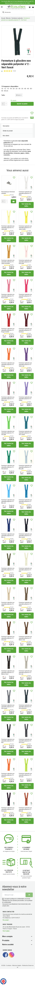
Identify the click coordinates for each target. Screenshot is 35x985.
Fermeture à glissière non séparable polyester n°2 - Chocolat (7, 638)
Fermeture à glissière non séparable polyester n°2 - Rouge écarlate (7, 330)
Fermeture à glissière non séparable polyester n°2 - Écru (25, 569)
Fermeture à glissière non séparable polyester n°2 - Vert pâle (7, 433)
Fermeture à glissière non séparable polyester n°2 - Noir (7, 740)
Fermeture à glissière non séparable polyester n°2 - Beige (25, 604)
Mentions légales (17, 965)
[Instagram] (11, 957)
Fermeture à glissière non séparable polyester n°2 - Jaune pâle (7, 227)
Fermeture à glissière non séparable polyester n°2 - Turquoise (25, 501)
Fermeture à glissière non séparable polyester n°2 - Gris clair (25, 672)
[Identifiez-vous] (30, 7)
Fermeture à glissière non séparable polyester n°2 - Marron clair (25, 638)
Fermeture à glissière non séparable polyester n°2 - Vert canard (25, 433)
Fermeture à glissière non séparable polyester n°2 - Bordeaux (25, 330)
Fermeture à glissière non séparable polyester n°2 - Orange (7, 364)
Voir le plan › (6, 931)
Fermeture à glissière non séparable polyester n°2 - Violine (25, 398)
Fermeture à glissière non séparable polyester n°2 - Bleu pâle (25, 467)
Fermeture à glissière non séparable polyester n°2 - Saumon (7, 775)
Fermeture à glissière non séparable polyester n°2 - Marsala (25, 809)
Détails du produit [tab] (8, 131)
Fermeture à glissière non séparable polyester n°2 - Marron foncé (7, 672)
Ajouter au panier (22, 104)
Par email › (6, 920)
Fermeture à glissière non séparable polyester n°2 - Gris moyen (7, 706)
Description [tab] (6, 126)
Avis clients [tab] (6, 135)
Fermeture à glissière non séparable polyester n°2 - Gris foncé (25, 740)
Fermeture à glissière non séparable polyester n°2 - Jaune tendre (25, 227)
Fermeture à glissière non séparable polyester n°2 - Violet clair (25, 364)
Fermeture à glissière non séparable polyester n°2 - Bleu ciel (7, 501)
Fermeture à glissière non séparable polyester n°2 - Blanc (25, 193)
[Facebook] (5, 957)
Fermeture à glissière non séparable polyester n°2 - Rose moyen (7, 296)
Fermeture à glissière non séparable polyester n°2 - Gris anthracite (25, 706)
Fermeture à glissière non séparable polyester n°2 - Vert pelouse (7, 467)
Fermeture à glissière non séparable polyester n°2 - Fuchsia (25, 296)
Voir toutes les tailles (26, 205)
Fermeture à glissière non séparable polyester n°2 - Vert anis (25, 775)
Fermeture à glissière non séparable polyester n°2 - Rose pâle (25, 261)
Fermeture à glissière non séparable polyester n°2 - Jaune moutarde (7, 261)
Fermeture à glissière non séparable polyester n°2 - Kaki (7, 569)
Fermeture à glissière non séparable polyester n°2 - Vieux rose (7, 398)
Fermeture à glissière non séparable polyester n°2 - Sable (7, 604)
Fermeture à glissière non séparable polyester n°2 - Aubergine (7, 809)
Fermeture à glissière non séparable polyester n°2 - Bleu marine (25, 535)
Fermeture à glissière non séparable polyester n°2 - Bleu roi (7, 535)
